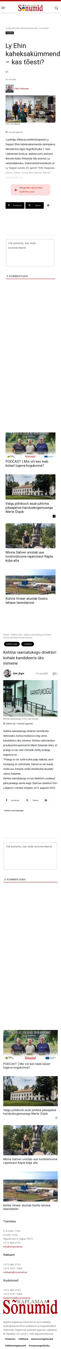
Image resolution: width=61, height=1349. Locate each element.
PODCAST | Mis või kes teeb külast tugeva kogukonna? (27, 464)
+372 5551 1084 (12, 1268)
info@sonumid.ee (12, 1246)
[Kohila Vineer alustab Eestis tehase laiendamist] (30, 581)
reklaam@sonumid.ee (15, 1272)
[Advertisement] (30, 328)
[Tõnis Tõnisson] (10, 89)
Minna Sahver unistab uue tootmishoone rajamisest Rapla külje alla (29, 556)
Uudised (9, 28)
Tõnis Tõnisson (21, 88)
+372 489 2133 (12, 1242)
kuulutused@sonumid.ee (16, 1297)
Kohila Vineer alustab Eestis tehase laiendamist (27, 601)
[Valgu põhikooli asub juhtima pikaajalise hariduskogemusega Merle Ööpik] (30, 486)
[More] (48, 205)
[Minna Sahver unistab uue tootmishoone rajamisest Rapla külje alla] (30, 535)
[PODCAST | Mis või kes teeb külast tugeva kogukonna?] (30, 445)
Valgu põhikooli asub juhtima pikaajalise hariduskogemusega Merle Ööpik (29, 508)
